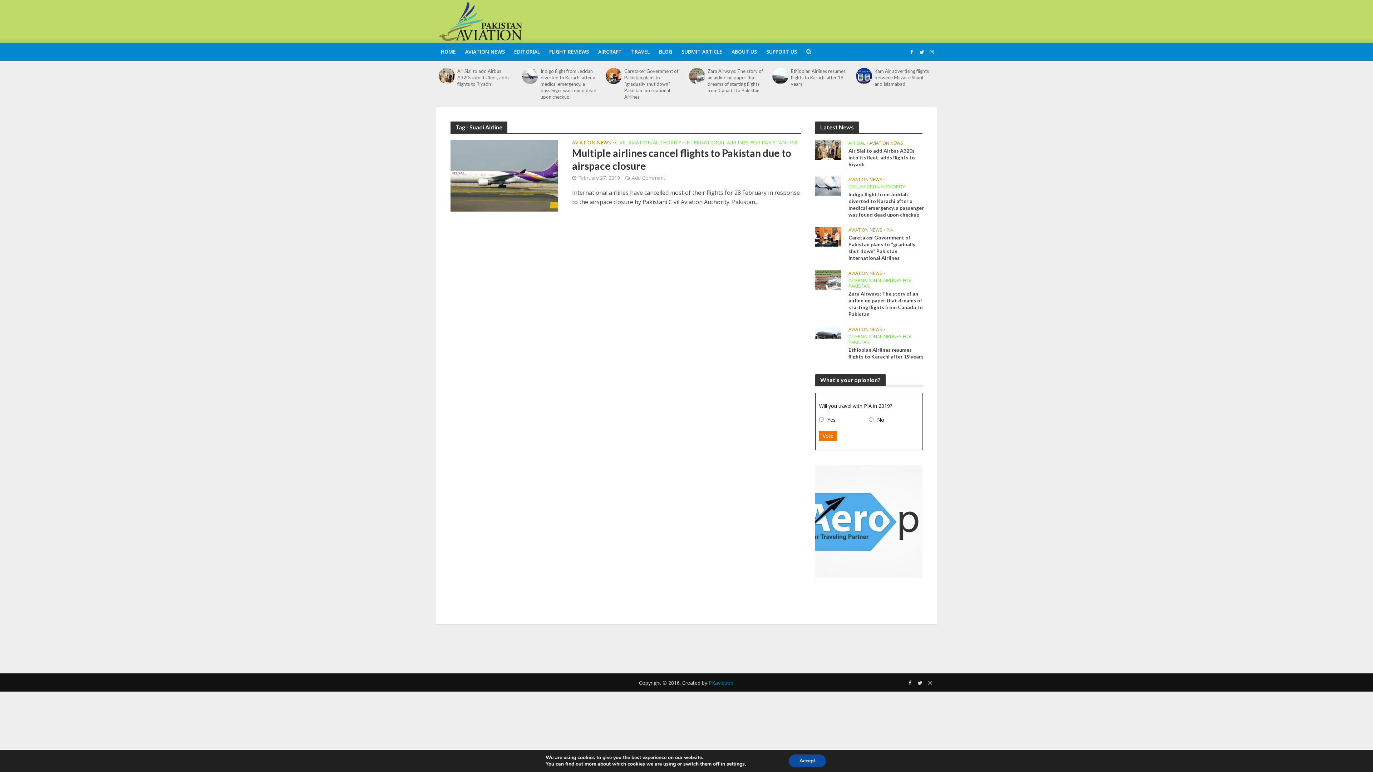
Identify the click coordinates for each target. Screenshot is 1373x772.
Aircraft (610, 51)
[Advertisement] (806, 20)
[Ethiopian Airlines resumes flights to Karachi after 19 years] (780, 76)
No (880, 419)
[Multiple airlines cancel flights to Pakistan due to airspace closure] (504, 175)
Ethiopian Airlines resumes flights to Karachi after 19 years (818, 77)
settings (736, 764)
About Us (744, 51)
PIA (794, 143)
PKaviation (721, 682)
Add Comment (648, 177)
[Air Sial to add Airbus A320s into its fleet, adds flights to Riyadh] (446, 76)
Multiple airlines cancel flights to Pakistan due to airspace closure (681, 159)
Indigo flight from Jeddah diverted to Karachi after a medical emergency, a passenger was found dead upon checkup (568, 84)
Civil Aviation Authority (648, 143)
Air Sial (856, 143)
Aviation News (485, 51)
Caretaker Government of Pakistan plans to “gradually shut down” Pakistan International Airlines (651, 84)
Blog (665, 51)
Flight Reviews (569, 51)
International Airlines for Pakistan (735, 143)
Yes (831, 419)
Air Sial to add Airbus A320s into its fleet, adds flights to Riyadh (483, 77)
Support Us (781, 51)
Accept (807, 760)
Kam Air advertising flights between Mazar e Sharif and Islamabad (902, 77)
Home (448, 51)
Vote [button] (828, 435)
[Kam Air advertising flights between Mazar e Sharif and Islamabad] (864, 76)
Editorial (527, 51)
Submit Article (701, 51)
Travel (640, 51)
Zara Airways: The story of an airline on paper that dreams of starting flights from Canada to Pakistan (735, 80)
